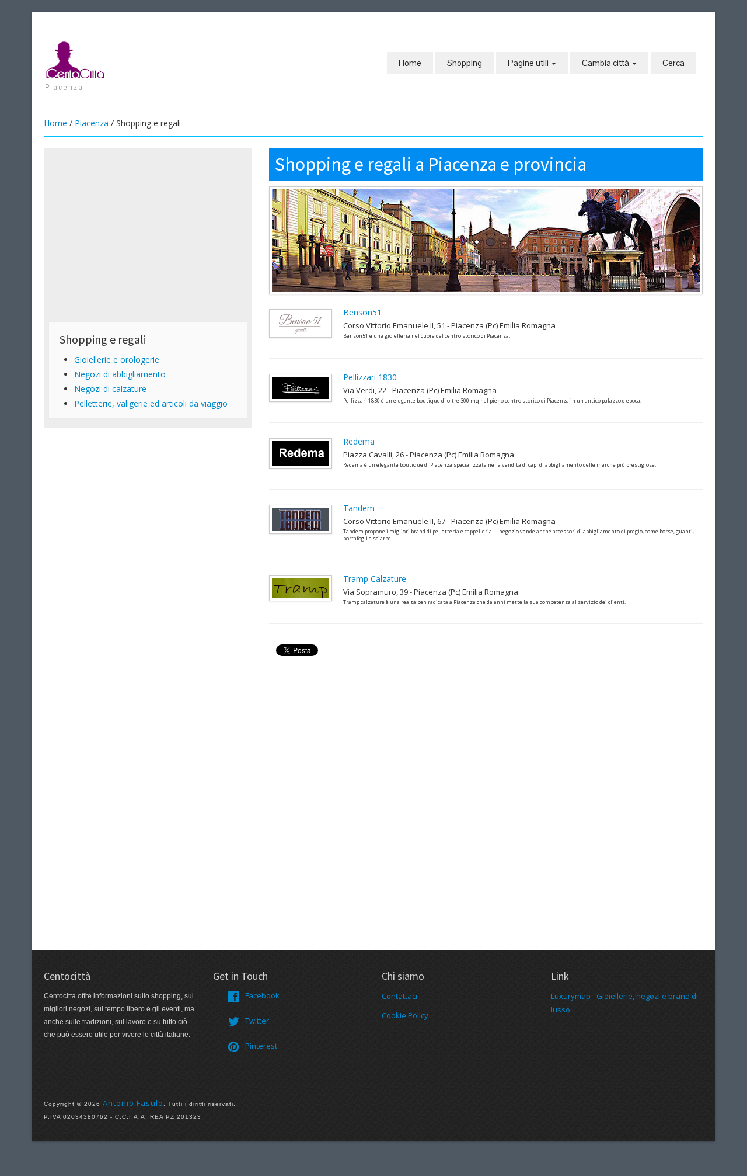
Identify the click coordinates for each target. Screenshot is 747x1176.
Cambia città (606, 62)
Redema (359, 441)
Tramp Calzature (374, 578)
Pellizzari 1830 (370, 377)
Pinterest (261, 1045)
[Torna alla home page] (76, 59)
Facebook (262, 995)
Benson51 (362, 312)
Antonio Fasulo (133, 1103)
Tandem (359, 508)
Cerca (673, 62)
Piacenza (92, 123)
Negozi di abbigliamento (120, 374)
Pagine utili (529, 62)
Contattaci (399, 996)
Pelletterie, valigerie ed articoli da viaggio (151, 403)
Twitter (257, 1020)
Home (410, 62)
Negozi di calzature (110, 388)
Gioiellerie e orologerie (116, 359)
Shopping (464, 62)
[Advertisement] (147, 235)
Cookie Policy (405, 1015)
